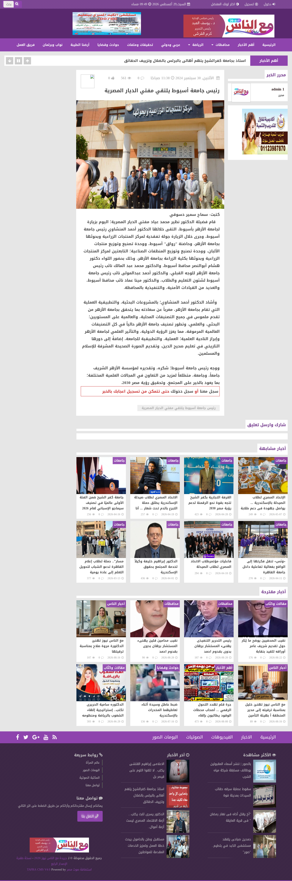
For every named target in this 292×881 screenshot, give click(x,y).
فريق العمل (26, 45)
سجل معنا (209, 391)
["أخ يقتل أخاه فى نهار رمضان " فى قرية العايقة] (264, 832)
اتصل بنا (87, 816)
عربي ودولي (170, 45)
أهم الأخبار (246, 45)
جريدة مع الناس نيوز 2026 (50, 858)
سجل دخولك (182, 391)
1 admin (277, 89)
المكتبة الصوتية (89, 777)
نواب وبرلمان (53, 45)
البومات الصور (165, 737)
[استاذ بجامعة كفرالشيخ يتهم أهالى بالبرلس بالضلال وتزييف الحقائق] (178, 807)
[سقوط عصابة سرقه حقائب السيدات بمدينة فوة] (264, 807)
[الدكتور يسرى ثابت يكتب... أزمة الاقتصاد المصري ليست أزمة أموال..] (178, 832)
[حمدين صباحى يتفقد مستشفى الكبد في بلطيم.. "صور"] (264, 857)
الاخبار (246, 737)
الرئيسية (269, 45)
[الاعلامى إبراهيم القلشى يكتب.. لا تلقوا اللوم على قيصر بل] (178, 781)
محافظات (222, 45)
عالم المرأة (93, 762)
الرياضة (197, 45)
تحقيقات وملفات (140, 45)
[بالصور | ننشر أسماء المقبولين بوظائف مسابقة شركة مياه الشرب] (264, 781)
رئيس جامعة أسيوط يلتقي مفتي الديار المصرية (178, 408)
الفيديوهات (222, 737)
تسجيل (249, 4)
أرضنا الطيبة (79, 45)
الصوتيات (194, 737)
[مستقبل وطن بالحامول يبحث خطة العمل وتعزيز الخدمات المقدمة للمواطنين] (178, 857)
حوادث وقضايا (108, 45)
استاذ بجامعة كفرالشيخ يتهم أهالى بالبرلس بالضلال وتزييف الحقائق (185, 60)
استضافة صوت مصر (79, 869)
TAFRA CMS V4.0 (39, 869)
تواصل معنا (93, 785)
